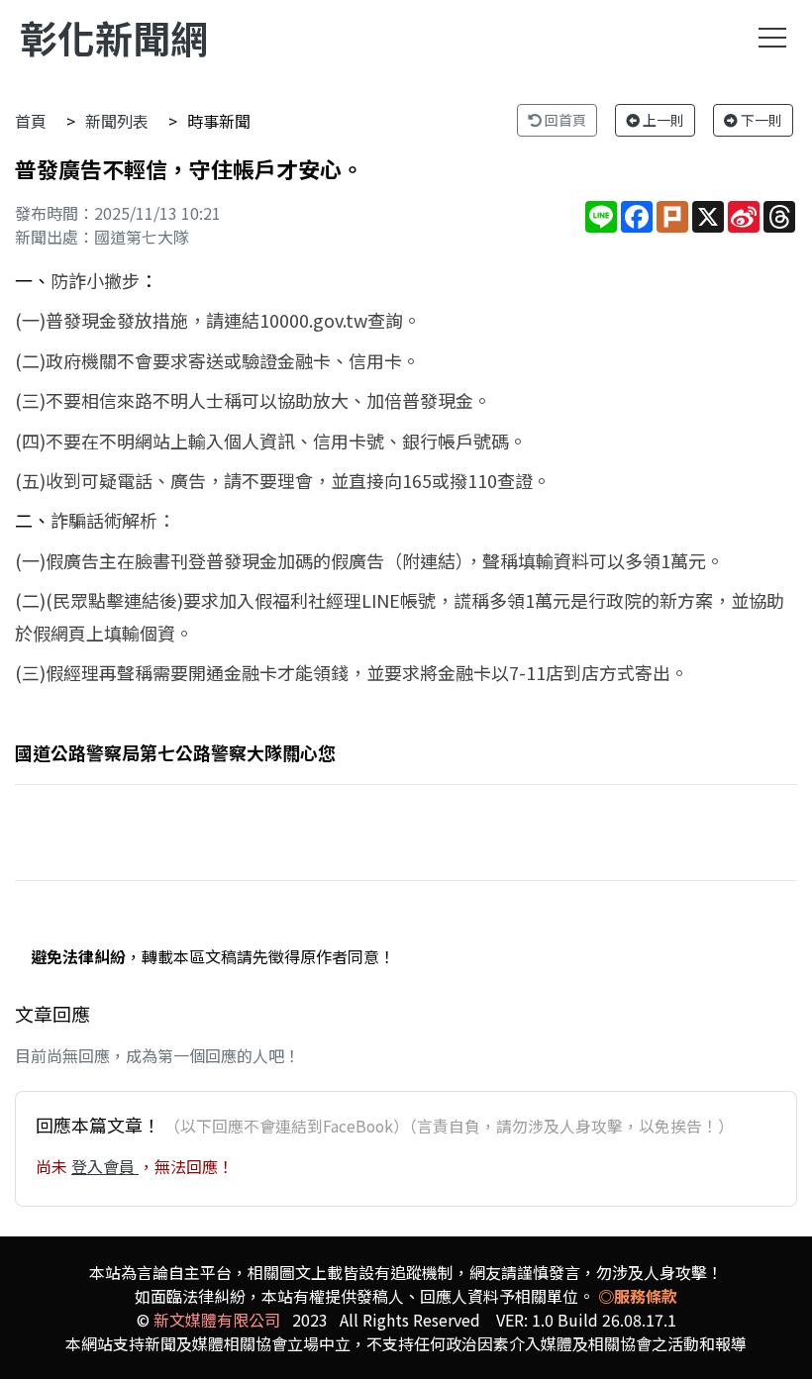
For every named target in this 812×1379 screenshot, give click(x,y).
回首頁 (564, 120)
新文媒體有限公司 (216, 1319)
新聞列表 (117, 121)
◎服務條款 (637, 1296)
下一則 (760, 120)
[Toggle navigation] (772, 37)
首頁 (31, 121)
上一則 (662, 120)
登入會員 (105, 1166)
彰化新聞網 (114, 37)
